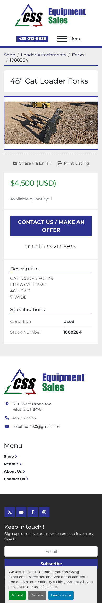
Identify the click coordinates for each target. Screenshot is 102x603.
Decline (37, 595)
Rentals (11, 464)
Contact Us (14, 479)
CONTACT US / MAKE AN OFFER (51, 226)
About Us (13, 471)
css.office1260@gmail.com (36, 426)
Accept (17, 595)
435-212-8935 (32, 38)
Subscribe (51, 563)
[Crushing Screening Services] (45, 381)
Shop (9, 456)
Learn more (61, 595)
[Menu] (62, 39)
